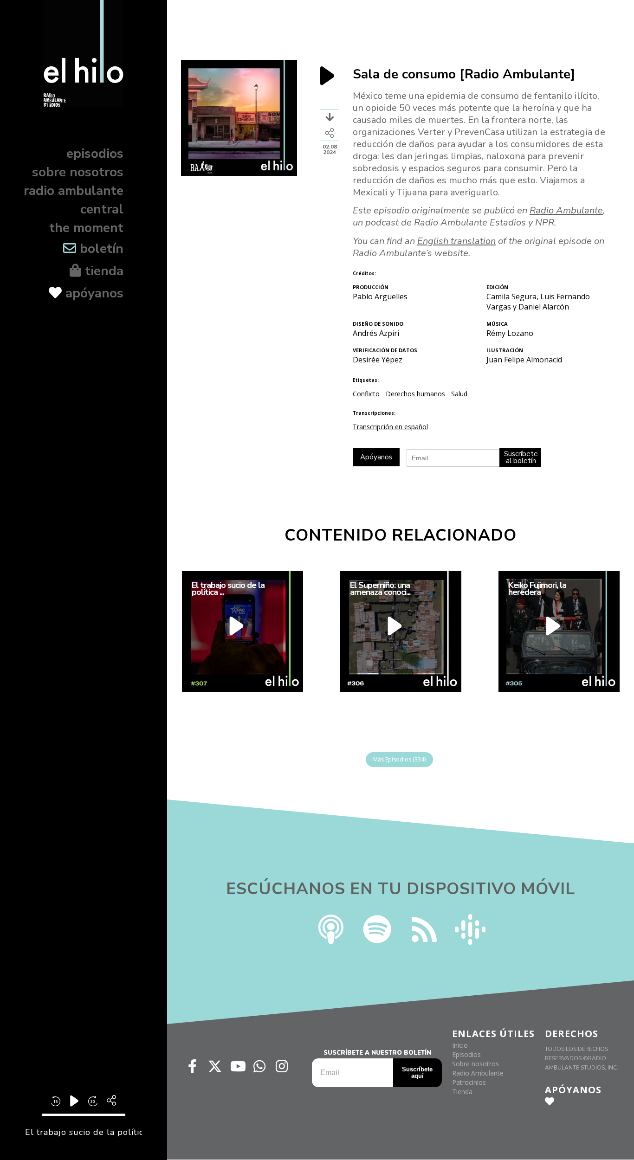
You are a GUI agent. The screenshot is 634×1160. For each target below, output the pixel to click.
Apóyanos (92, 293)
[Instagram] (282, 1066)
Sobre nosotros (77, 172)
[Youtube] (237, 1066)
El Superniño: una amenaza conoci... (379, 589)
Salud (459, 393)
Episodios (94, 153)
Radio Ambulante (73, 191)
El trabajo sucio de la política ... (227, 589)
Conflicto (366, 393)
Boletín (99, 249)
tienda (102, 271)
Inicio (460, 1045)
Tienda (462, 1091)
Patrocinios (469, 1082)
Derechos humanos (415, 393)
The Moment (86, 228)
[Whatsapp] (259, 1066)
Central (101, 209)
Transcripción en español (390, 426)
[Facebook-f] (192, 1066)
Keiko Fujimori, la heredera (537, 589)
